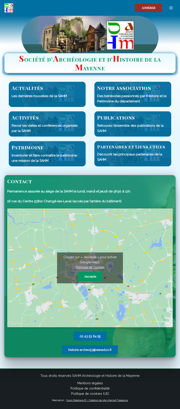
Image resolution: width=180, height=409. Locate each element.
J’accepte (90, 276)
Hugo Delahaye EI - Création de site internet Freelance (97, 400)
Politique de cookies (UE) (90, 393)
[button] (148, 8)
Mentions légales (90, 383)
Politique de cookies (90, 267)
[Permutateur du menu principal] (171, 7)
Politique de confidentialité (90, 388)
